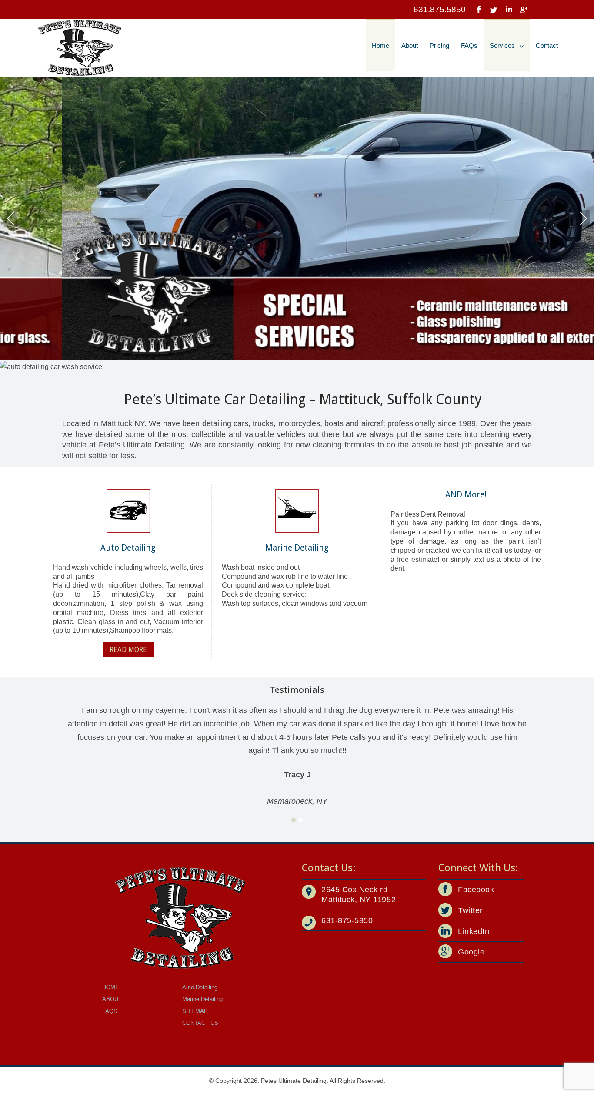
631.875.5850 (440, 9)
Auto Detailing (199, 987)
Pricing (439, 45)
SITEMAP (195, 1011)
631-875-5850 (347, 920)
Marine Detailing (202, 999)
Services (502, 45)
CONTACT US (200, 1023)
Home (380, 45)
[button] (293, 820)
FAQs (469, 45)
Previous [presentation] (10, 218)
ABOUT (112, 999)
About (409, 45)
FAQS (109, 1011)
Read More (128, 649)
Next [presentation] (583, 218)
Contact (547, 45)
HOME (110, 987)
